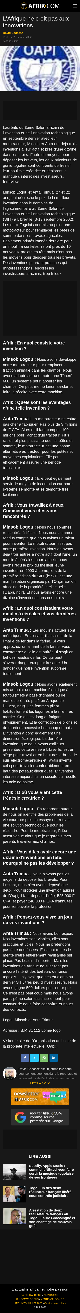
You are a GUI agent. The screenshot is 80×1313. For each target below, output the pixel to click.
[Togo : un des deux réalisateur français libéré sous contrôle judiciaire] (14, 1194)
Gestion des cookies (55, 1303)
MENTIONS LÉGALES (52, 1299)
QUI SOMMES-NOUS (27, 1299)
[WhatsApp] (44, 1058)
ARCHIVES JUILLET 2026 (28, 1303)
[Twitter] (34, 1058)
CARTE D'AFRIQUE (31, 1295)
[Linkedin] (54, 1058)
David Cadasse (13, 32)
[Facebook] (25, 1058)
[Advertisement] (40, 110)
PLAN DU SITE (51, 1295)
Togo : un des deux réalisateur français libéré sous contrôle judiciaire (50, 1192)
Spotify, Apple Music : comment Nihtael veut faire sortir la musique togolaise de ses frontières (51, 1171)
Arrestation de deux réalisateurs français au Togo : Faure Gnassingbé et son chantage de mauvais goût (52, 1218)
